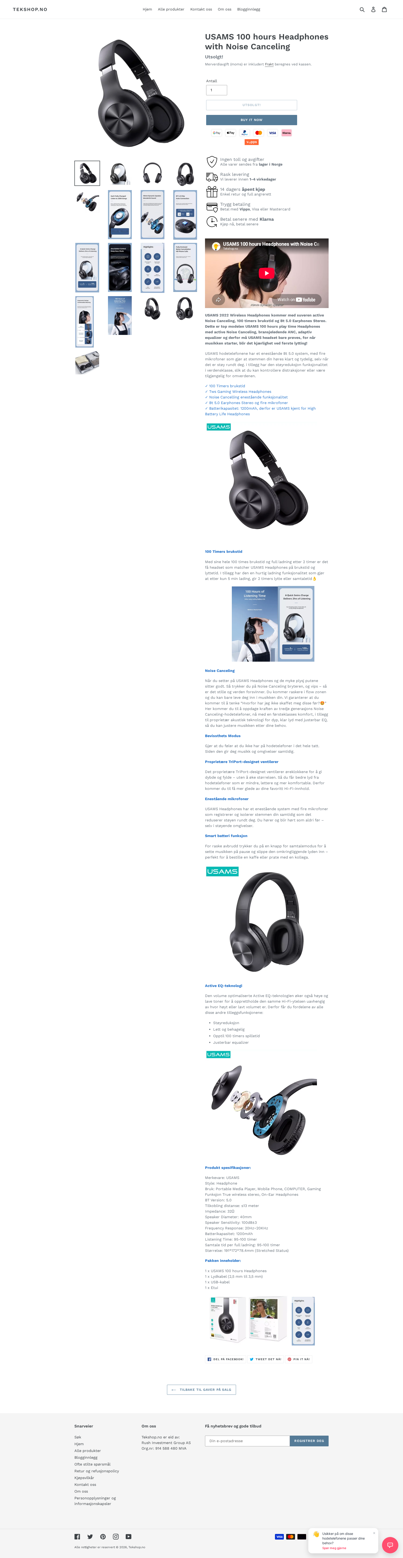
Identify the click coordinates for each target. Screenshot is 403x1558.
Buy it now (252, 120)
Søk (77, 1437)
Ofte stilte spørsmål (92, 1464)
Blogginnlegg (85, 1457)
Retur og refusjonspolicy (96, 1471)
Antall (211, 81)
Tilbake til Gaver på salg (204, 1389)
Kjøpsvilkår (84, 1478)
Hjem (79, 1444)
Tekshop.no (30, 9)
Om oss (81, 1491)
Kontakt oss (85, 1484)
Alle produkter (87, 1450)
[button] (390, 1545)
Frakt (269, 64)
